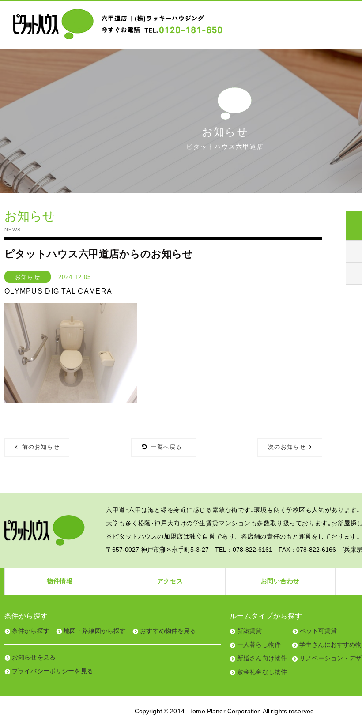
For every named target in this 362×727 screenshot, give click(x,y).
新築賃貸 (249, 630)
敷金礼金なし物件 (262, 671)
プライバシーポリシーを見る (52, 670)
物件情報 (60, 580)
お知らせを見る (34, 657)
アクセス (170, 580)
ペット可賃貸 (318, 630)
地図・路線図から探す (95, 630)
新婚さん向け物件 (262, 658)
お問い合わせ (280, 580)
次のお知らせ (287, 447)
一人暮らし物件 (259, 644)
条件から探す (30, 630)
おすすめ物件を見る (168, 630)
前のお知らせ (41, 447)
